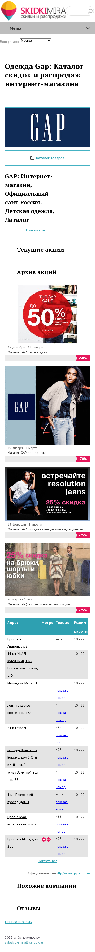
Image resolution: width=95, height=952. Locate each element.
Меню (15, 28)
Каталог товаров (50, 157)
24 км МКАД (16, 728)
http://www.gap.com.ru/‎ (73, 873)
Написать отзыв (18, 921)
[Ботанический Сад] (48, 839)
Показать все (47, 861)
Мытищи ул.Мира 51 (22, 683)
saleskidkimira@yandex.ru (24, 942)
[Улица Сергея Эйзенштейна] (43, 839)
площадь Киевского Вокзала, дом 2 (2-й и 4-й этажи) (22, 757)
